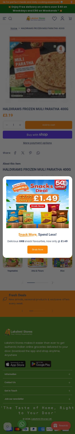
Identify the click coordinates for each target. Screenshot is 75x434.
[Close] (65, 183)
